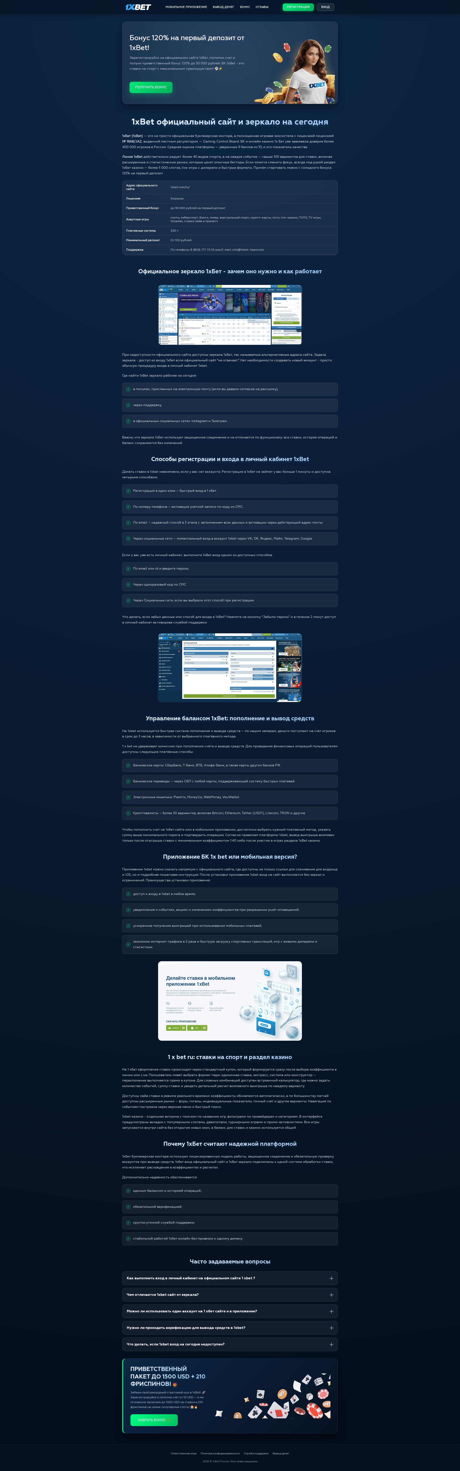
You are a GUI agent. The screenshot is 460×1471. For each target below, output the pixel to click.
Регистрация (298, 7)
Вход (325, 7)
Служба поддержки (256, 1453)
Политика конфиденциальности (220, 1453)
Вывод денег (223, 7)
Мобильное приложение (186, 7)
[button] (451, 1456)
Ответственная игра (183, 1453)
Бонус (245, 7)
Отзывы (262, 7)
